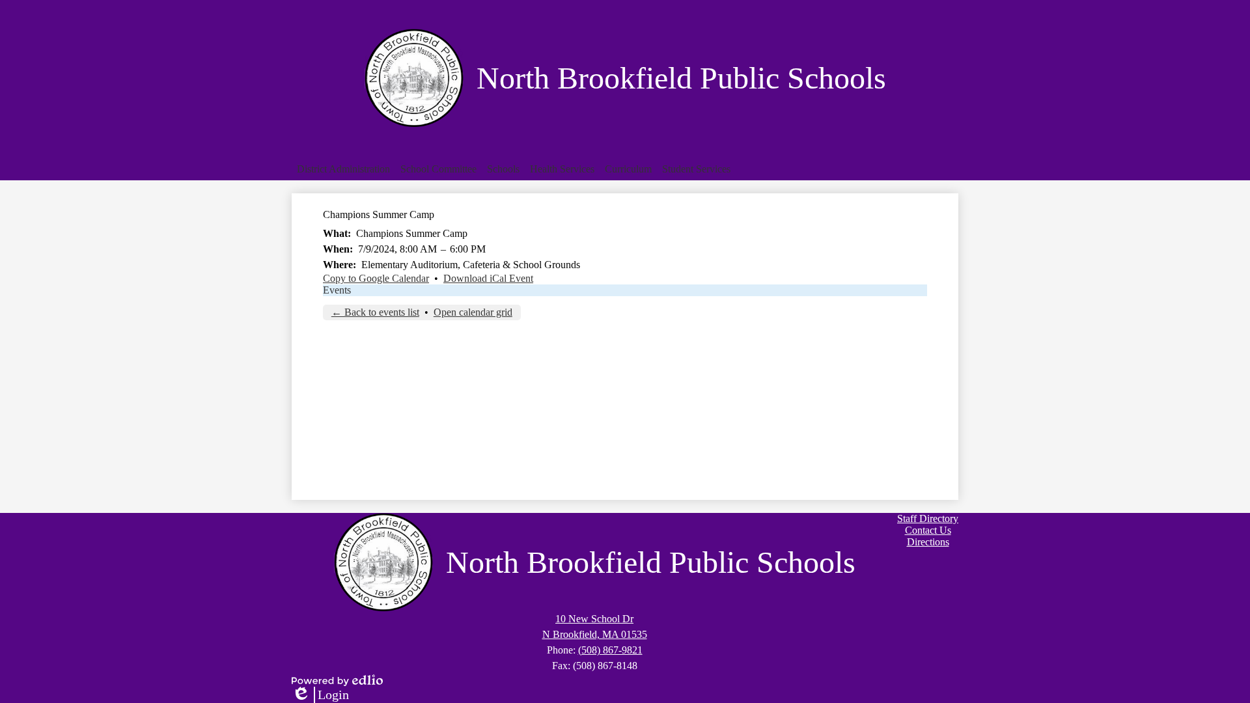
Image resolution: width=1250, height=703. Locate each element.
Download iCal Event (488, 278)
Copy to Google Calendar (376, 278)
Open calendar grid (473, 312)
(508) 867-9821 (610, 649)
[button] (343, 169)
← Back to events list (375, 312)
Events (337, 290)
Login (320, 695)
